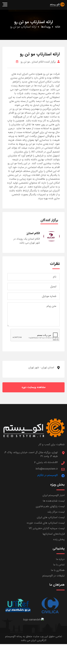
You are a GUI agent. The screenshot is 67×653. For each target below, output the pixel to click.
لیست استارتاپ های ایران (51, 517)
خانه (57, 26)
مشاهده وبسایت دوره (34, 387)
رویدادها (46, 26)
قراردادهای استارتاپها (54, 534)
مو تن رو (25, 62)
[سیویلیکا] (50, 605)
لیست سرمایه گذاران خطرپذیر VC (47, 528)
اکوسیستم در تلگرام (47, 475)
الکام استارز (38, 62)
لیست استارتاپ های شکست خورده (46, 523)
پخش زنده (59, 539)
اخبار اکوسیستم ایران (54, 495)
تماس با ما (59, 565)
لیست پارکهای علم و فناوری (50, 506)
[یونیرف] (18, 605)
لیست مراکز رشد (56, 512)
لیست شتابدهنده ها (54, 501)
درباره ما (60, 559)
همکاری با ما (58, 570)
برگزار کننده (50, 62)
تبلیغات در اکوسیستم (53, 576)
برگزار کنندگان (49, 220)
